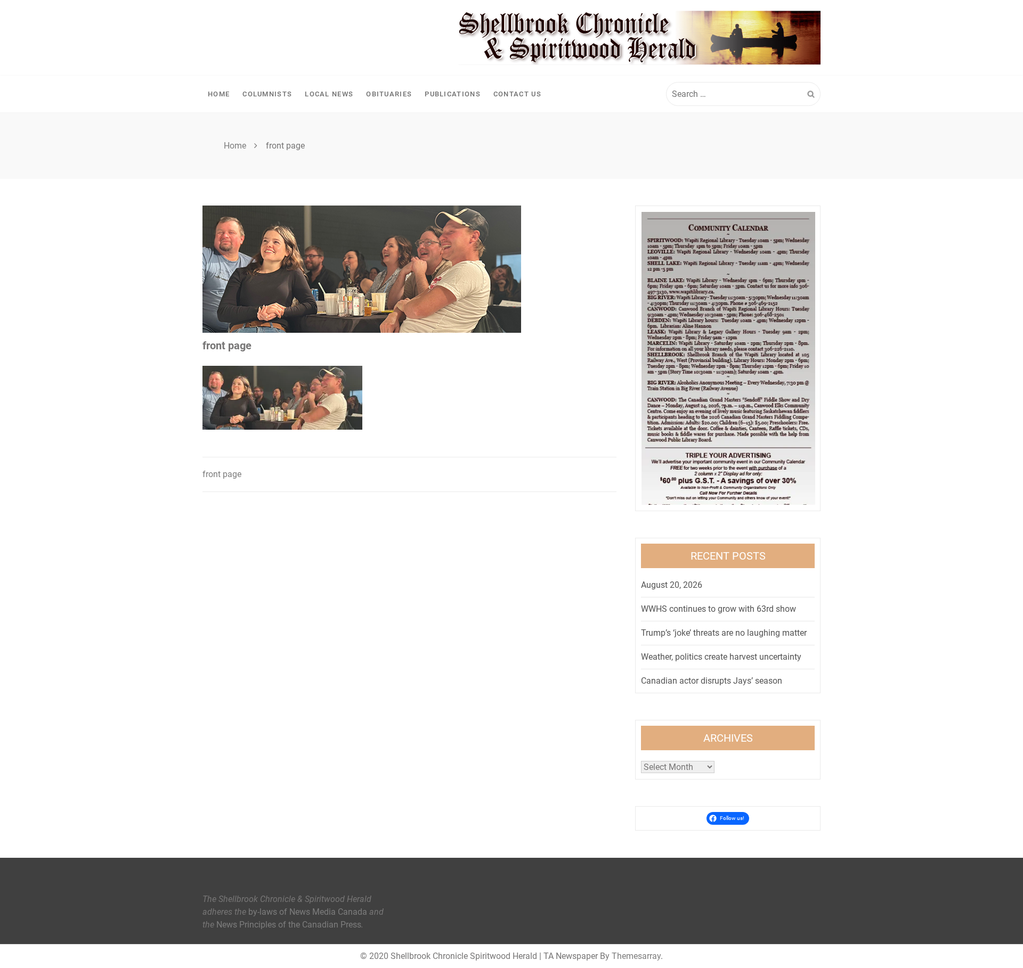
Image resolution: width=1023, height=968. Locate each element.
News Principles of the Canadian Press (288, 925)
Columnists (267, 94)
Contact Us (517, 94)
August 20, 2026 (671, 585)
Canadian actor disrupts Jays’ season (711, 681)
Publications (453, 94)
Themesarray (636, 956)
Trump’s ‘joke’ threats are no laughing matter (724, 633)
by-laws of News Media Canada (307, 912)
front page (221, 474)
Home (219, 94)
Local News (329, 94)
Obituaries (389, 94)
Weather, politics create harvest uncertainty (721, 657)
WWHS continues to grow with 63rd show (718, 609)
